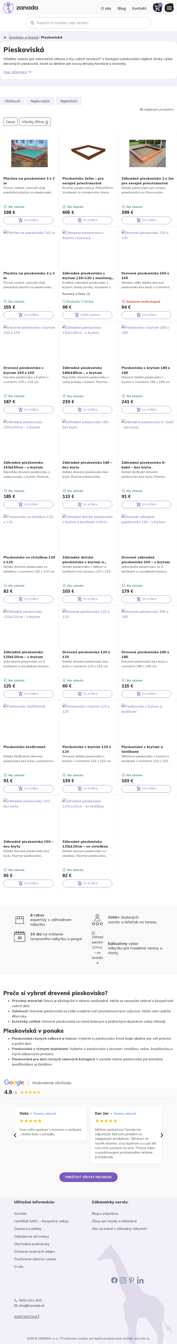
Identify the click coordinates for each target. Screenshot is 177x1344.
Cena (10, 121)
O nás (106, 8)
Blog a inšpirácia (105, 1213)
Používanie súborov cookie (35, 1259)
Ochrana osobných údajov (34, 1251)
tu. (148, 1338)
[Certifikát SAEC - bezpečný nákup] (49, 1285)
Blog (122, 8)
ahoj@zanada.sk (32, 1306)
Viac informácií (15, 72)
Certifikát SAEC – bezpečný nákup (41, 1221)
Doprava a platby (28, 1228)
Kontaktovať (27, 1317)
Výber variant (90, 314)
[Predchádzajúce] (15, 1135)
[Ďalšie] (162, 1135)
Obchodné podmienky (31, 1244)
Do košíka (30, 220)
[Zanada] (20, 7)
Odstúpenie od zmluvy (31, 1236)
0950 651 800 (30, 1300)
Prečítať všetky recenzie (88, 1177)
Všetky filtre (33, 121)
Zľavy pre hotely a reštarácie (114, 1221)
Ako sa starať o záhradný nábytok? (119, 1228)
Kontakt (139, 8)
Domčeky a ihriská (23, 37)
